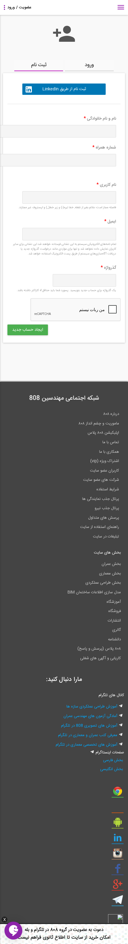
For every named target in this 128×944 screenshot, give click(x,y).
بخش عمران (111, 564)
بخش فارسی (113, 760)
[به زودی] (38, 359)
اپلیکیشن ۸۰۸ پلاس (103, 432)
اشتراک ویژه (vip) (104, 461)
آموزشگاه (114, 602)
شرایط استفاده (107, 489)
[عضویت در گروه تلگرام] (118, 902)
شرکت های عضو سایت (101, 480)
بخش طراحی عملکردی (103, 583)
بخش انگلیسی (111, 769)
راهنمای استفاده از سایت (99, 527)
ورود (89, 65)
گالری (116, 630)
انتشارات (114, 620)
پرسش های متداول (103, 518)
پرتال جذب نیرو (107, 508)
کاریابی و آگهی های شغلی (100, 658)
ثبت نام (39, 65)
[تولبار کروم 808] (118, 793)
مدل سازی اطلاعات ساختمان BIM (94, 592)
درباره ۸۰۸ (111, 414)
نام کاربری (106, 185)
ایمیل (110, 221)
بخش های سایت (107, 552)
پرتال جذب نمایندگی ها (100, 499)
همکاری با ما (109, 452)
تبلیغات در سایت (106, 536)
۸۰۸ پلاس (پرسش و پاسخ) (99, 648)
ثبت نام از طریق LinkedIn (64, 89)
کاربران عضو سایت (104, 470)
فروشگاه (114, 611)
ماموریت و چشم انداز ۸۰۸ (99, 423)
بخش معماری (110, 573)
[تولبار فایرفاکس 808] (118, 809)
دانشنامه (114, 639)
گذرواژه (108, 267)
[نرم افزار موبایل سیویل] (118, 824)
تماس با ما (110, 442)
